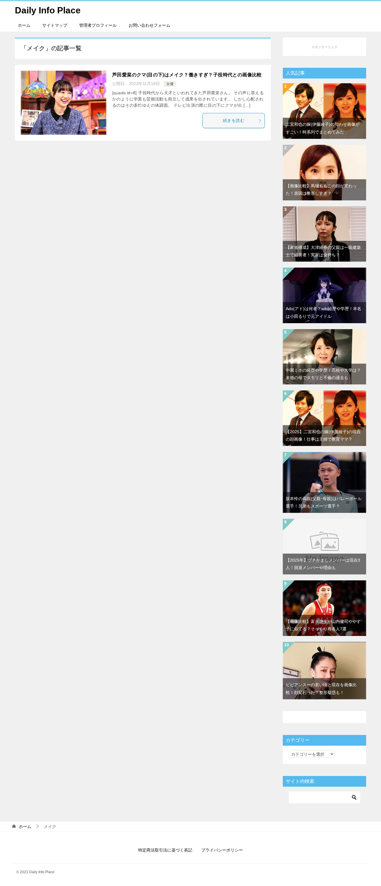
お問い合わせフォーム (149, 25)
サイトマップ (54, 25)
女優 (170, 84)
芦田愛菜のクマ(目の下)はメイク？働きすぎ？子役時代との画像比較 (187, 74)
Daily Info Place (48, 10)
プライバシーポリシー (222, 850)
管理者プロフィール (98, 25)
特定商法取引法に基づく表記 (165, 850)
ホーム (24, 25)
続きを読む (233, 120)
